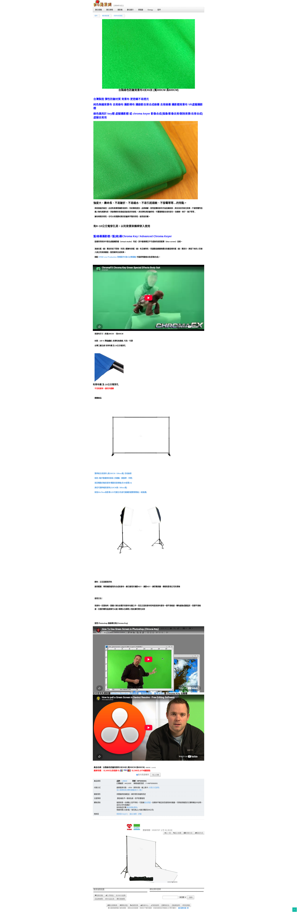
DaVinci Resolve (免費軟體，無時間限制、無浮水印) (137, 693)
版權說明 (176, 905)
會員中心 (145, 905)
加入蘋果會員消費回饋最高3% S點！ (130, 790)
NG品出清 (110, 899)
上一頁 (168, 833)
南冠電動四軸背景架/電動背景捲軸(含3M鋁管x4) (113, 483)
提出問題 (147, 802)
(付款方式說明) (153, 787)
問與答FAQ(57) (122, 814)
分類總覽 (121, 899)
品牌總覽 (99, 899)
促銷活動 (99, 895)
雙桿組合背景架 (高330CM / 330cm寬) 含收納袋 (113, 473)
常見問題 (186, 905)
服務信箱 (183, 908)
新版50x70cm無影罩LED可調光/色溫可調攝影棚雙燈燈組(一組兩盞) (121, 492)
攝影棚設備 (105, 16)
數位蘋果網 (113, 905)
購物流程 (124, 905)
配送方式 (200, 833)
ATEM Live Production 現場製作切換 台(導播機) (117, 257)
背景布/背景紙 (118, 16)
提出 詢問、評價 (135, 814)
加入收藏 (178, 833)
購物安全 (166, 905)
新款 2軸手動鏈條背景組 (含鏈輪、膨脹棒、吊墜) (113, 478)
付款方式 (189, 833)
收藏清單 (135, 905)
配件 (96, 16)
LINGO (124, 781)
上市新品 (110, 895)
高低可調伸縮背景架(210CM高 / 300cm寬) (111, 488)
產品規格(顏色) (132, 807)
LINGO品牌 (121, 895)
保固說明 (155, 905)
